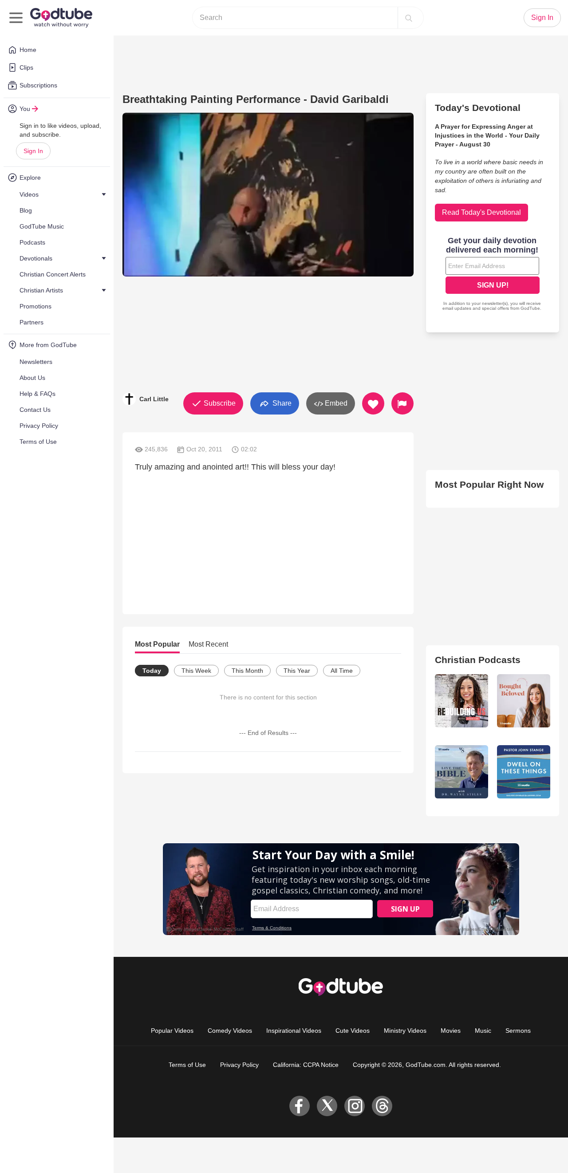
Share (281, 403)
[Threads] (382, 1106)
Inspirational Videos (293, 1030)
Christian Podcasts (478, 660)
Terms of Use (187, 1064)
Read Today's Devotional (481, 212)
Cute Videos (352, 1030)
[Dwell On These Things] (523, 771)
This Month (247, 670)
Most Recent (208, 644)
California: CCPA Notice (306, 1064)
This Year (297, 670)
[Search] (408, 17)
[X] (327, 1106)
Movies (451, 1030)
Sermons (518, 1030)
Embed (335, 403)
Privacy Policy (239, 1064)
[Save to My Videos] (373, 403)
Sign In (33, 150)
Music (483, 1030)
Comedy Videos (230, 1030)
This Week (196, 670)
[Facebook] (299, 1106)
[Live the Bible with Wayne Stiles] (461, 771)
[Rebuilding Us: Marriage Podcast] (461, 700)
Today (151, 670)
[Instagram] (354, 1106)
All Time (342, 670)
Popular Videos (172, 1030)
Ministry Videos (405, 1030)
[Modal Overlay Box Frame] (492, 274)
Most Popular (157, 644)
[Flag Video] (402, 403)
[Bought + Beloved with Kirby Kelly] (523, 700)
